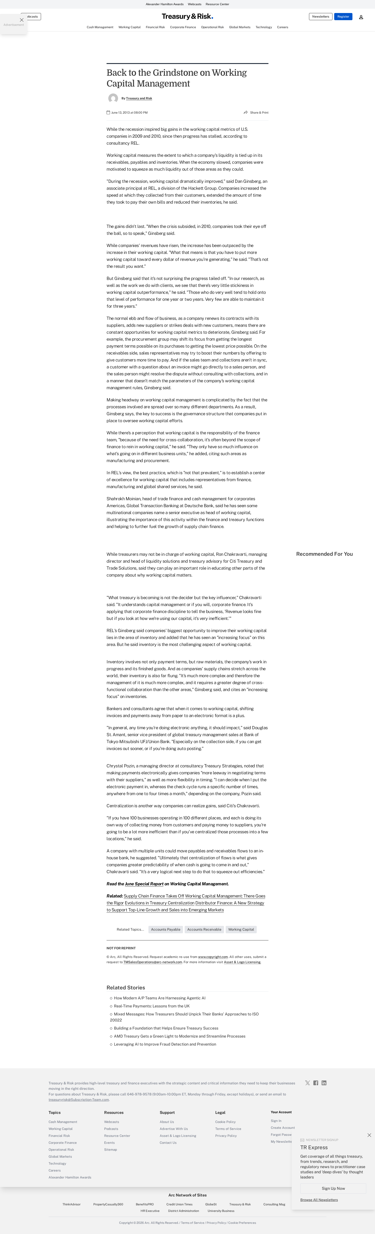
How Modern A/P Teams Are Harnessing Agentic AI (160, 998)
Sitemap (110, 1149)
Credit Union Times (179, 1204)
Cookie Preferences (242, 1222)
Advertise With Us (174, 1129)
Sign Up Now (333, 1188)
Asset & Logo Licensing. (242, 962)
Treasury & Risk (240, 1204)
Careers (55, 1170)
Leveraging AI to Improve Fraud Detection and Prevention (165, 1044)
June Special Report (144, 883)
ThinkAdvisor (71, 1204)
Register (343, 16)
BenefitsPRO (145, 1204)
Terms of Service (228, 1129)
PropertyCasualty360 (108, 1204)
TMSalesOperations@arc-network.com (152, 962)
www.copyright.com (213, 957)
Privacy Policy (226, 1136)
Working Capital (61, 1129)
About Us (167, 1122)
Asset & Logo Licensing (178, 1136)
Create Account (283, 1127)
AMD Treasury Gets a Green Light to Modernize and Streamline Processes (179, 1036)
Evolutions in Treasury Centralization (159, 902)
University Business (221, 1211)
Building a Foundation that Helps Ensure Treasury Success (166, 1028)
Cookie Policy (225, 1122)
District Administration (183, 1211)
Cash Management (63, 1122)
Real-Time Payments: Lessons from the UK (152, 1006)
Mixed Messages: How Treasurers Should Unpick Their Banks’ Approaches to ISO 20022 (184, 1017)
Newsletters (320, 16)
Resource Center (217, 4)
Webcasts (194, 4)
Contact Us (168, 1142)
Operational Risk (61, 1149)
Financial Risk (59, 1136)
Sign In (276, 1121)
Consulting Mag (274, 1204)
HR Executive (150, 1211)
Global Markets (60, 1156)
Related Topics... (130, 929)
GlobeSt (211, 1204)
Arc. (147, 1222)
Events (109, 1142)
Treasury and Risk (139, 98)
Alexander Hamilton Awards (165, 4)
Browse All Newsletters (319, 1200)
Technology (57, 1163)
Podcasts (111, 1129)
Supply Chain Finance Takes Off (154, 896)
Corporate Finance (63, 1142)
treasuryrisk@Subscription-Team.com (79, 1100)
